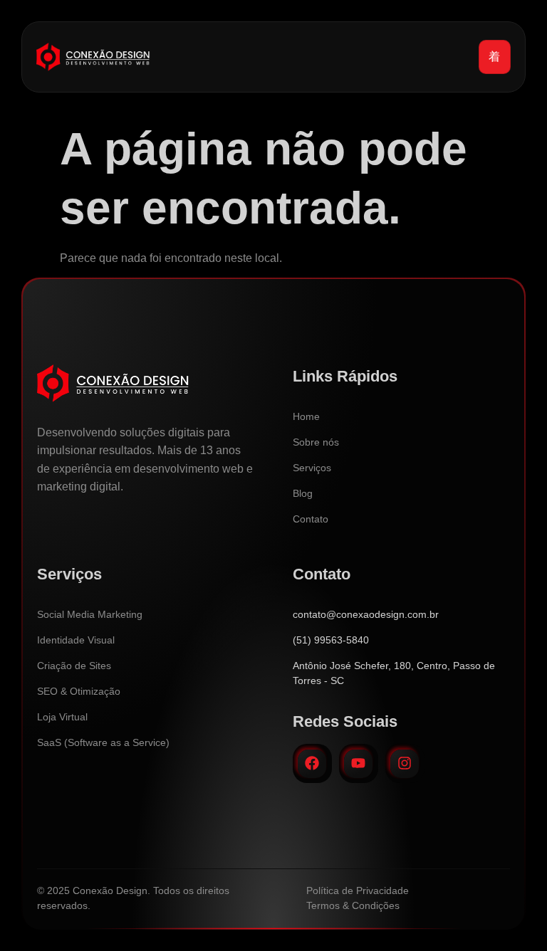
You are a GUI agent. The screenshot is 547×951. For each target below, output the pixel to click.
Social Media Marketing (89, 614)
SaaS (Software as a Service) (103, 742)
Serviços (312, 467)
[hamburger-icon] (495, 57)
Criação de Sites (74, 665)
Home (306, 416)
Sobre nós (316, 442)
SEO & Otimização (78, 691)
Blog (303, 493)
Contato (310, 519)
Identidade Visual (76, 640)
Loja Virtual (62, 717)
